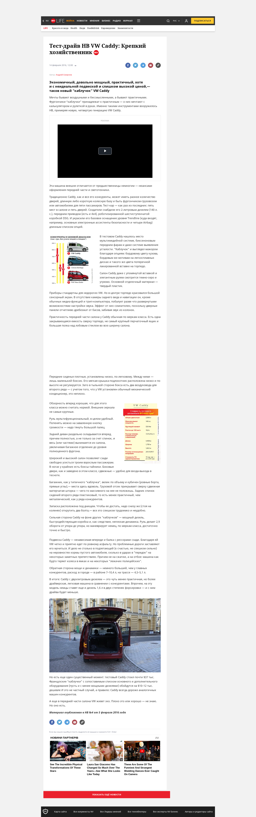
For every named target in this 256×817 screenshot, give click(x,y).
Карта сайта (60, 811)
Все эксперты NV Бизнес (165, 811)
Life (45, 28)
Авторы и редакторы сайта (199, 811)
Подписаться (202, 20)
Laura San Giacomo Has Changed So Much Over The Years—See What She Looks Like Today (103, 769)
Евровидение (108, 28)
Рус (175, 20)
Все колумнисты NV (83, 811)
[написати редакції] (150, 65)
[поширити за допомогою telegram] (143, 65)
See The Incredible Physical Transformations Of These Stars (66, 767)
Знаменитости (125, 28)
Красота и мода (60, 28)
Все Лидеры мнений (110, 811)
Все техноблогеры (137, 811)
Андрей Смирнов (64, 75)
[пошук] (168, 20)
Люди (82, 28)
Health (74, 28)
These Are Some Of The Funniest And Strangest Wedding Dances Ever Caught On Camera (141, 769)
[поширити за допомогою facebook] (128, 65)
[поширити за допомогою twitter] (135, 65)
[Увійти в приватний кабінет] (186, 21)
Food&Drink (93, 28)
